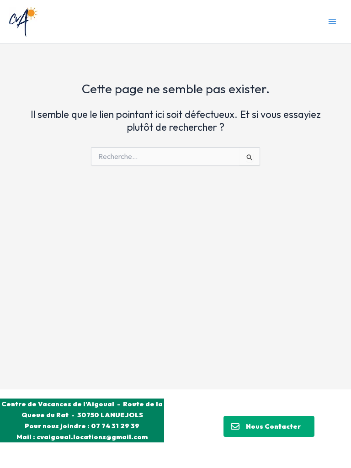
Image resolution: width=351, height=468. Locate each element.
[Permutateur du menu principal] (332, 21)
